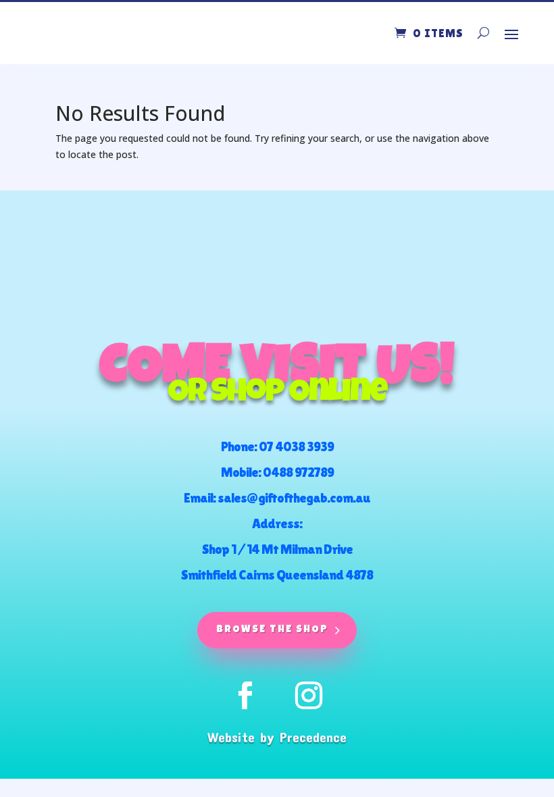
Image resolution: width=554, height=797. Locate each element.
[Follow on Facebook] (245, 696)
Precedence (313, 737)
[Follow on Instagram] (309, 696)
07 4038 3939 (296, 446)
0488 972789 (298, 472)
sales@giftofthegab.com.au (294, 497)
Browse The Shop (272, 630)
